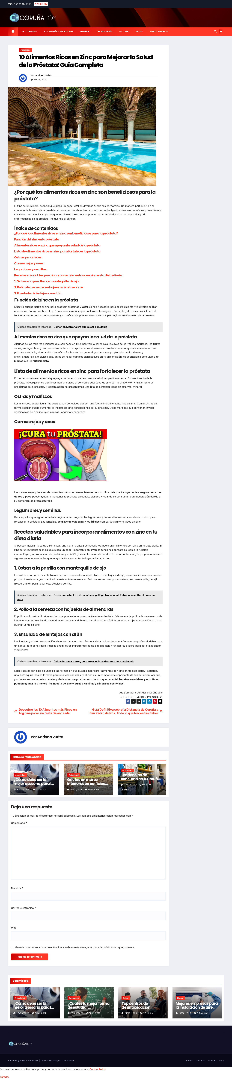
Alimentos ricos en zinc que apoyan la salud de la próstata (57, 245)
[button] (215, 31)
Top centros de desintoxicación (136, 1005)
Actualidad (29, 31)
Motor (124, 31)
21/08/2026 (131, 1013)
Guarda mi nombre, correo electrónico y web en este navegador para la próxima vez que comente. (75, 947)
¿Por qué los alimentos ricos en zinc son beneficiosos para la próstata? (66, 233)
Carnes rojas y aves (28, 263)
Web (13, 927)
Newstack (52, 1060)
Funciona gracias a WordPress (23, 1060)
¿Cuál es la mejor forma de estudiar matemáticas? (89, 1007)
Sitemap (212, 1060)
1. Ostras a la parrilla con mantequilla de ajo (46, 281)
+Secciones (158, 31)
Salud (139, 31)
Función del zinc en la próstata (36, 239)
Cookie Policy (97, 1069)
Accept (4, 1076)
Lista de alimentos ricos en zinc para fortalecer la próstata (57, 251)
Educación (74, 998)
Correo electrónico (23, 907)
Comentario (19, 823)
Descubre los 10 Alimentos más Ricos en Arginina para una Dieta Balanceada (48, 711)
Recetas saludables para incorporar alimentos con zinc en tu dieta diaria (68, 275)
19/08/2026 (185, 1013)
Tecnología (104, 31)
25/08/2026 (23, 1013)
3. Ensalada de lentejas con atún (37, 293)
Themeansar (67, 1060)
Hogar (84, 31)
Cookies (189, 1060)
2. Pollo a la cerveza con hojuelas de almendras (48, 287)
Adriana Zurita (43, 75)
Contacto (200, 1060)
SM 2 (221, 1060)
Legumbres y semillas (30, 269)
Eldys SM (41, 789)
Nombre (17, 888)
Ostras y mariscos (27, 257)
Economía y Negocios (59, 31)
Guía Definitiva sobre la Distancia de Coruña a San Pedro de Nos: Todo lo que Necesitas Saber (123, 711)
